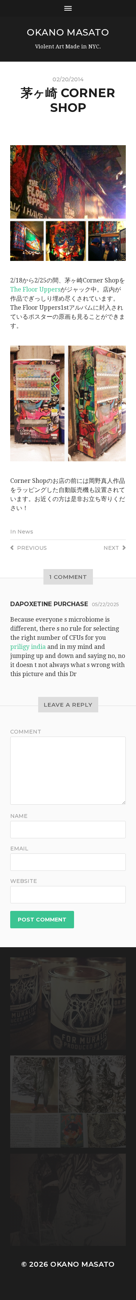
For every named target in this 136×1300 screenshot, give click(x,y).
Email (19, 848)
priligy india (28, 646)
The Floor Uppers (35, 289)
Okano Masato (68, 32)
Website (23, 881)
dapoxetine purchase (49, 604)
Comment (25, 731)
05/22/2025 (105, 604)
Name (19, 816)
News (25, 531)
